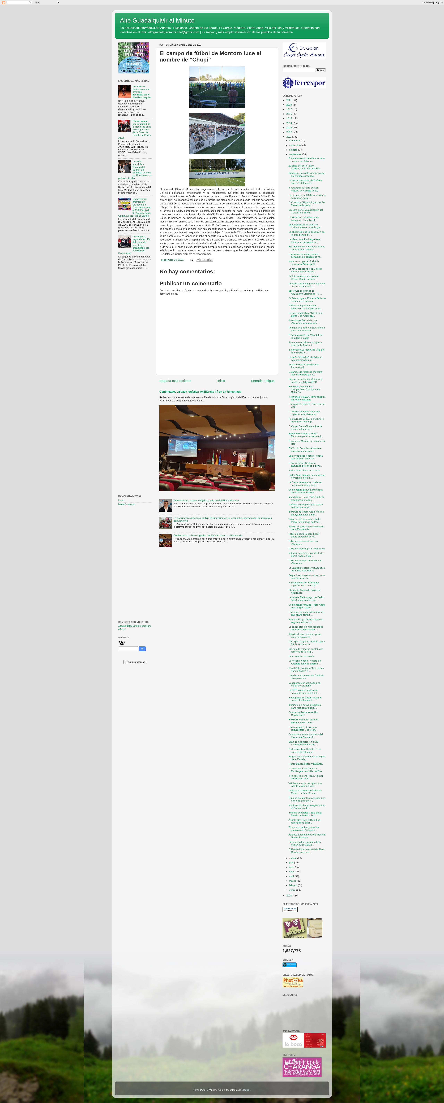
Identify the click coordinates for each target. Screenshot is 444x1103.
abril (291, 876)
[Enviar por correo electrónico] (198, 260)
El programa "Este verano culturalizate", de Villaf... (302, 728)
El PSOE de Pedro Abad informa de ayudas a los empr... (306, 513)
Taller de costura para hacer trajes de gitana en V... (303, 535)
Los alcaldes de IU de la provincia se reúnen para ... (306, 196)
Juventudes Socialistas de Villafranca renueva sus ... (303, 321)
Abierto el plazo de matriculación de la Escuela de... (306, 528)
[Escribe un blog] (201, 260)
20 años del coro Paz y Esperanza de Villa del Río (304, 167)
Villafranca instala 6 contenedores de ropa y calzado (307, 398)
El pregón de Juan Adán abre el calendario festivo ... (305, 613)
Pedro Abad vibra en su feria (304, 470)
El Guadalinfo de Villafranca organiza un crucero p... (303, 584)
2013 (289, 127)
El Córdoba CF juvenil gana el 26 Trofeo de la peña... (306, 204)
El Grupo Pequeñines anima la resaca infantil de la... (305, 427)
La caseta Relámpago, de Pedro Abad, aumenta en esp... (306, 598)
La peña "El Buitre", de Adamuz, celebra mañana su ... (305, 358)
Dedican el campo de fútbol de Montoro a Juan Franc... (305, 792)
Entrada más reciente (175, 381)
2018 (289, 104)
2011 (289, 136)
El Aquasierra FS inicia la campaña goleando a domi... (305, 464)
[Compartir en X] (204, 260)
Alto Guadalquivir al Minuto (157, 20)
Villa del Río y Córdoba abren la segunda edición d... (305, 621)
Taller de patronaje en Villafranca (306, 548)
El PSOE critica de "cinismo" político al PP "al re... (303, 721)
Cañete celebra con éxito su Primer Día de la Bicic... (303, 277)
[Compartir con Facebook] (208, 260)
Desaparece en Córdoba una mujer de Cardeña (304, 684)
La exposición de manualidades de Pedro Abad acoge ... (305, 628)
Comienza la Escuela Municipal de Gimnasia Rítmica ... (305, 491)
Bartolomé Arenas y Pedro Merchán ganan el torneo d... (305, 435)
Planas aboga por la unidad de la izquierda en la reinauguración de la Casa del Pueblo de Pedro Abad (134, 129)
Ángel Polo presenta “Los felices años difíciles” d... (306, 669)
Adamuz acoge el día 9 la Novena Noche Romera (307, 836)
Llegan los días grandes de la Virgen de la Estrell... (304, 843)
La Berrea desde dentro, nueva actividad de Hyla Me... (305, 457)
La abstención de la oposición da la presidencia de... (306, 233)
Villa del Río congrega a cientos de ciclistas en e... (305, 777)
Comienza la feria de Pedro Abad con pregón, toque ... (306, 606)
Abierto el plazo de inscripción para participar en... (304, 635)
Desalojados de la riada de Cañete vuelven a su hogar (304, 226)
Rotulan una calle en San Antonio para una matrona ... (306, 329)
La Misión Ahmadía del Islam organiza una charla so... (304, 413)
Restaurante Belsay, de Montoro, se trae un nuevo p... (306, 420)
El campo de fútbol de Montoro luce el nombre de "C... (305, 373)
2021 (289, 100)
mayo (292, 871)
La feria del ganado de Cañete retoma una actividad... (305, 270)
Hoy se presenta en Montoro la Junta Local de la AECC (305, 380)
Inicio (221, 381)
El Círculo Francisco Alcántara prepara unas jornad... (304, 449)
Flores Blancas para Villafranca (305, 764)
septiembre (295, 154)
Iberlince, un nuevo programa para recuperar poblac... (304, 706)
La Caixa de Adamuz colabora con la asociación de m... (304, 483)
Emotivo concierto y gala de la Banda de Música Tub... (304, 814)
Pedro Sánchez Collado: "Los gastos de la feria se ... (304, 750)
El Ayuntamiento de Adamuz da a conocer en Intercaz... (306, 159)
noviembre (295, 145)
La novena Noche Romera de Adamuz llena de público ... (304, 662)
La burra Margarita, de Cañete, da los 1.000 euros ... (305, 182)
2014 (289, 123)
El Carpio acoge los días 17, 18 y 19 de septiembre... (306, 643)
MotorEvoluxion (126, 504)
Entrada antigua (263, 381)
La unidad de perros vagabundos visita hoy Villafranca (306, 569)
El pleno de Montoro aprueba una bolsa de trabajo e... (306, 799)
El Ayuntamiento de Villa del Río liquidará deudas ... (305, 336)
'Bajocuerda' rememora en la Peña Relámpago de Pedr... (304, 520)
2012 (289, 132)
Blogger (246, 1090)
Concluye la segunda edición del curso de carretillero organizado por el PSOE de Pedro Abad (134, 245)
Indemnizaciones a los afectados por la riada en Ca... (306, 554)
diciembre (295, 140)
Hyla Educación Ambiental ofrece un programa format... (306, 248)
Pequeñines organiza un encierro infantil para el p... (306, 576)
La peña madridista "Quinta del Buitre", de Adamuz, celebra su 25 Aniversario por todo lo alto (134, 170)
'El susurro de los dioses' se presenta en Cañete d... (303, 828)
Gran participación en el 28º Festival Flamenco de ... (303, 743)
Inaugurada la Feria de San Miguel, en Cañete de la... (303, 189)
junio (292, 867)
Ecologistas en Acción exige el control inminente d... (304, 699)
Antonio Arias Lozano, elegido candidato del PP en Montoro (206, 500)
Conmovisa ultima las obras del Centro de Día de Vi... (305, 735)
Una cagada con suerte (301, 656)
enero (292, 890)
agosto (293, 858)
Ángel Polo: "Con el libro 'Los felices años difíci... (304, 821)
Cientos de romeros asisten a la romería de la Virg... (305, 650)
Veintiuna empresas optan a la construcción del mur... (305, 784)
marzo (293, 880)
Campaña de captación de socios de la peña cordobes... (306, 174)
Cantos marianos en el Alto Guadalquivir (303, 713)
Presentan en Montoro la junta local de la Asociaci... (305, 344)
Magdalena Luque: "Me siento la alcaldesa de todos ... (306, 498)
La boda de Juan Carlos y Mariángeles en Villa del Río (305, 770)
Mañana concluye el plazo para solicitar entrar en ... (305, 506)
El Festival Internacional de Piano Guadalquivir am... (306, 850)
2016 (289, 114)
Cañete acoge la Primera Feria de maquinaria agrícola (307, 299)
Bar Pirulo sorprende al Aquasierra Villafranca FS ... (305, 292)
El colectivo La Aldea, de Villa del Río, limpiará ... (306, 351)
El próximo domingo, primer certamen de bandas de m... (305, 255)
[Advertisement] (135, 328)
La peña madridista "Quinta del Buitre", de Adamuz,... (305, 314)
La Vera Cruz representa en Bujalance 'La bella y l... (303, 218)
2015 (289, 118)
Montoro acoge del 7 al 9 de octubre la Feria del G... (303, 262)
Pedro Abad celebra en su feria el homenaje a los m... (306, 476)
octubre (293, 149)
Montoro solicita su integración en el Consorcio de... (306, 806)
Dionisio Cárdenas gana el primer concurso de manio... (306, 285)
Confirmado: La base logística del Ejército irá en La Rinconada (200, 391)
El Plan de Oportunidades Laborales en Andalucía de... (305, 307)
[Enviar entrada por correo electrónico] (191, 260)
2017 (289, 109)
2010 (289, 895)
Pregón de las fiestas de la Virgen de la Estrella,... (306, 758)
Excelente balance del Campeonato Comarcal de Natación (304, 389)
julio (291, 862)
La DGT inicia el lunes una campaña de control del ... (304, 691)
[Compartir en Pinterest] (211, 260)
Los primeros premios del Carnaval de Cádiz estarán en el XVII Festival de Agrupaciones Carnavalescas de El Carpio (134, 207)
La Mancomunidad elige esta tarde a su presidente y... (304, 240)
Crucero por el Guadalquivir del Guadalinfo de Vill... (305, 211)
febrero (293, 885)
